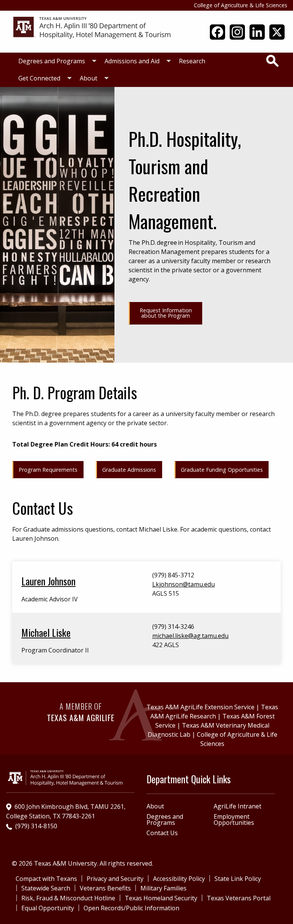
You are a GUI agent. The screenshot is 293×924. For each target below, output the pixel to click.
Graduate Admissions (129, 469)
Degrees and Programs (51, 61)
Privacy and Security (115, 878)
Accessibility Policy (179, 878)
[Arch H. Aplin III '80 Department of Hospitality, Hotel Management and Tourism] (92, 27)
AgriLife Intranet (237, 806)
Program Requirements (48, 469)
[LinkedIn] (257, 35)
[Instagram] (237, 35)
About (88, 78)
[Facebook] (217, 35)
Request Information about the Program (166, 313)
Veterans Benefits (105, 888)
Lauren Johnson (48, 581)
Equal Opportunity (47, 908)
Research (192, 61)
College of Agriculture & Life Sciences (240, 5)
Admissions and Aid (132, 61)
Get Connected (39, 78)
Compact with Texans (46, 878)
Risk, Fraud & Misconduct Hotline (68, 898)
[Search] (272, 60)
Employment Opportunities (234, 819)
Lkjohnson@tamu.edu (183, 584)
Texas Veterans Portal (238, 898)
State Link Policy (237, 878)
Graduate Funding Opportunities (222, 469)
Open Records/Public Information (131, 908)
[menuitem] (55, 61)
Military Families (163, 888)
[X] (277, 35)
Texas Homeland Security (161, 898)
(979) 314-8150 (36, 826)
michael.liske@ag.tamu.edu (190, 636)
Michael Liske (46, 632)
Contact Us (162, 833)
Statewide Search (45, 888)
